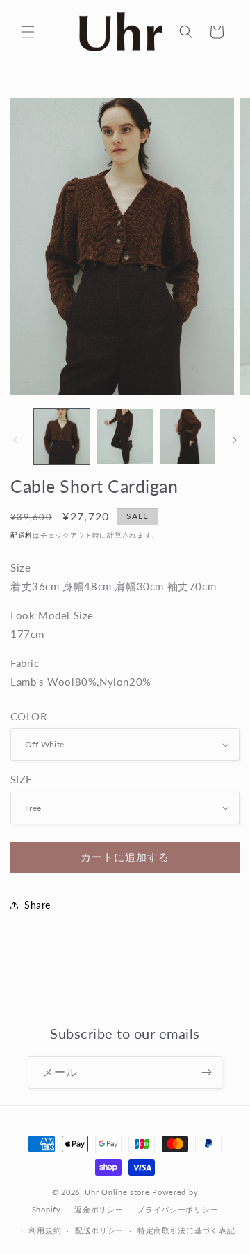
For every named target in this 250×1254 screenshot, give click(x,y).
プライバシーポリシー (177, 1209)
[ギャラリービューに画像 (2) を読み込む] (124, 436)
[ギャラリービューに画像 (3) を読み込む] (187, 436)
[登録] (206, 1072)
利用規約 (44, 1230)
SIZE (21, 779)
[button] (27, 32)
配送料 (21, 535)
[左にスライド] (15, 440)
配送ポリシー (99, 1230)
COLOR (28, 716)
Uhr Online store (117, 1192)
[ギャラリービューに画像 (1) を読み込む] (62, 436)
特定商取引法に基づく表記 (186, 1230)
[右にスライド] (234, 440)
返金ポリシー (98, 1209)
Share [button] (37, 905)
